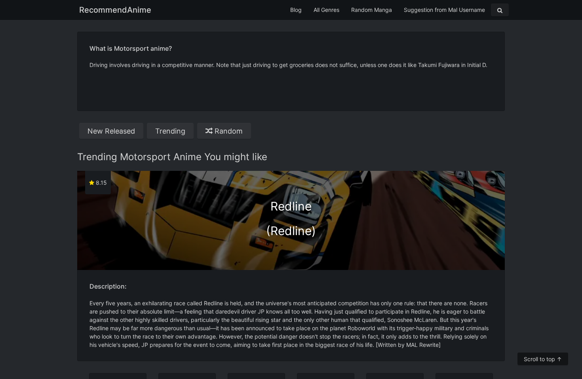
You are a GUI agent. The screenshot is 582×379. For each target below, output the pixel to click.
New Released (111, 131)
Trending (170, 131)
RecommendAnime (115, 10)
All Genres (326, 9)
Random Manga (371, 9)
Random (228, 131)
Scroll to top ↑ (543, 359)
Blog (296, 9)
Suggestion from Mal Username (444, 9)
